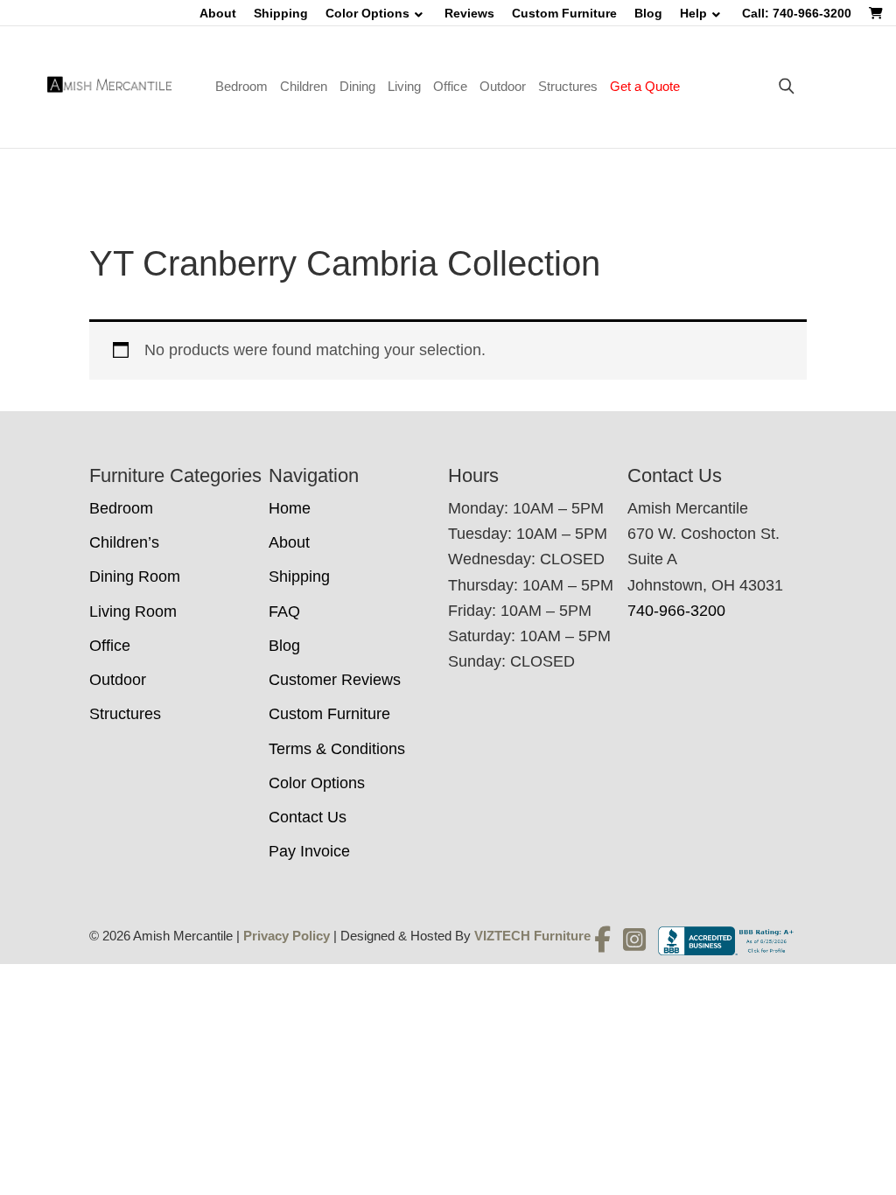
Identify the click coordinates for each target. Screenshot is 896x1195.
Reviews (469, 13)
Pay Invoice (309, 851)
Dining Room (134, 576)
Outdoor (503, 86)
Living (404, 86)
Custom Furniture (564, 13)
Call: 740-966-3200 (796, 13)
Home (290, 508)
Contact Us (307, 817)
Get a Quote (645, 86)
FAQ (284, 611)
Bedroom (241, 86)
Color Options (368, 13)
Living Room (133, 611)
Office (450, 86)
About (218, 13)
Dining (357, 86)
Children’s (124, 542)
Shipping (281, 13)
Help (693, 13)
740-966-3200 (676, 610)
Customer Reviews (335, 679)
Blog (648, 13)
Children (303, 86)
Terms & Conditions (337, 749)
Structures (568, 86)
